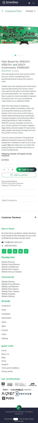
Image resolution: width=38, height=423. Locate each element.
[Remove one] (4, 170)
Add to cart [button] (28, 169)
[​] (7, 310)
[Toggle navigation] (33, 3)
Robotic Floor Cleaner (10, 291)
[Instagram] (26, 251)
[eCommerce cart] (29, 3)
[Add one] (12, 170)
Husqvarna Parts (13, 11)
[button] (30, 11)
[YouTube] (20, 251)
